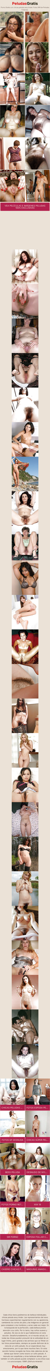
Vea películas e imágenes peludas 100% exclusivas (25, 206)
